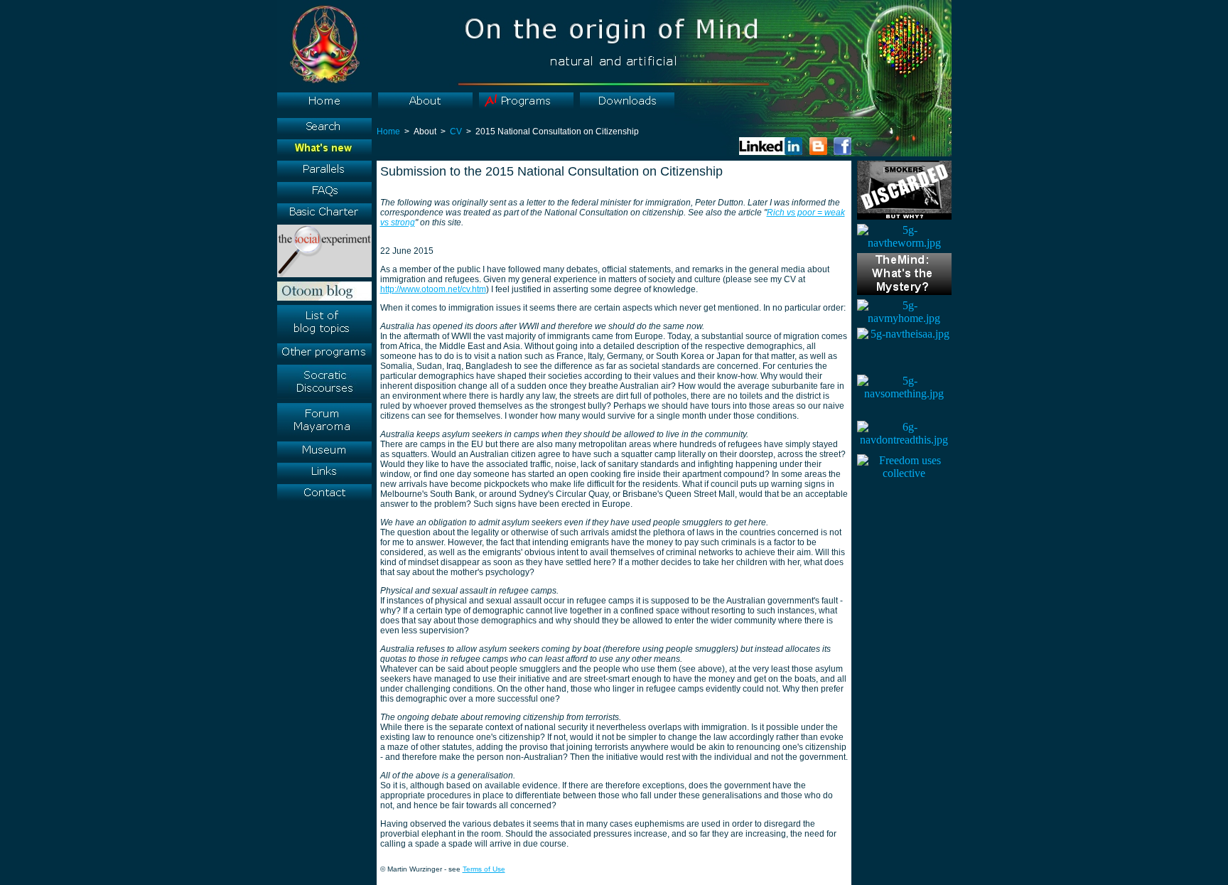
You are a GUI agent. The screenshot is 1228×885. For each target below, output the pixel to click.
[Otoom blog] (818, 152)
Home (388, 131)
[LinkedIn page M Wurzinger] (770, 152)
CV (456, 131)
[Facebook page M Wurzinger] (842, 152)
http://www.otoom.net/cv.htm (433, 289)
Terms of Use (484, 869)
